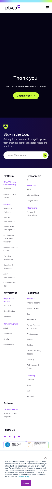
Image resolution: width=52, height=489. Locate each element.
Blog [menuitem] (28, 314)
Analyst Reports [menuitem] (33, 303)
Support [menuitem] (30, 396)
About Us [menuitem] (7, 305)
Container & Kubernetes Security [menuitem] (8, 238)
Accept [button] (26, 483)
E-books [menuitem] (30, 339)
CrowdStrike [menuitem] (8, 345)
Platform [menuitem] (7, 189)
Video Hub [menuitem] (31, 319)
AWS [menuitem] (29, 189)
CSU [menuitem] (28, 391)
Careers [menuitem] (30, 380)
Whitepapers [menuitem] (32, 334)
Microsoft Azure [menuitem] (33, 195)
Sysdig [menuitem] (6, 339)
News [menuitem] (29, 385)
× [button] (45, 456)
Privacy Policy (23, 476)
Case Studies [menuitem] (9, 311)
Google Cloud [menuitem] (32, 201)
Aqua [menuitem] (5, 328)
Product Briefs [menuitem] (33, 308)
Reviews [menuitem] (7, 317)
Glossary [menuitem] (30, 359)
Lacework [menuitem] (7, 334)
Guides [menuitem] (30, 345)
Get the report (24, 95)
